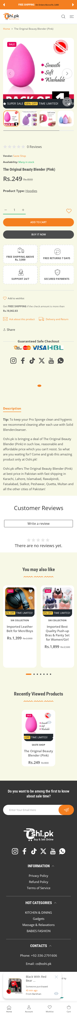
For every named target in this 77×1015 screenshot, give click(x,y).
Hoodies (31, 191)
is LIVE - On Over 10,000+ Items (45, 4)
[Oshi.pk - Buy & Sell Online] (11, 16)
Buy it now (38, 234)
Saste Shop (19, 156)
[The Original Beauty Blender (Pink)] (38, 726)
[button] (4, 4)
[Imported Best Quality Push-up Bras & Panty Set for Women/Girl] (57, 602)
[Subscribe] (66, 810)
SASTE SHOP (38, 744)
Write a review (38, 523)
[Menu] (72, 16)
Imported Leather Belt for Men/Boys (20, 628)
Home (6, 28)
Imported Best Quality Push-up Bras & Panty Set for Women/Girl (57, 632)
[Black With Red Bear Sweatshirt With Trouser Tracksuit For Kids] (15, 985)
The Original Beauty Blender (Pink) (38, 753)
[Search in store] (63, 16)
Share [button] (11, 329)
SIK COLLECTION (20, 620)
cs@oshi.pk (43, 964)
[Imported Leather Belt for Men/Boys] (19, 602)
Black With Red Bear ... (36, 978)
